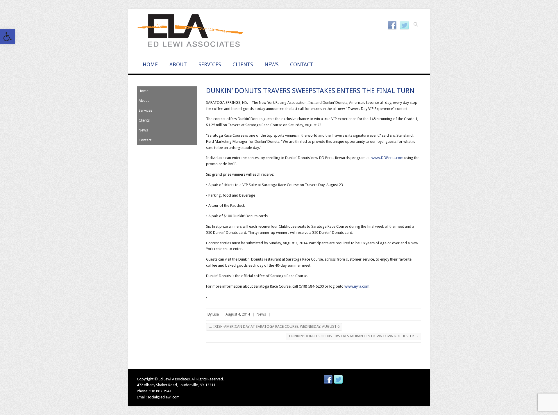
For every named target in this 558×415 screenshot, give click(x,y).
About (178, 64)
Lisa (215, 314)
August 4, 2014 (238, 314)
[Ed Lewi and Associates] (190, 32)
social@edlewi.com (163, 397)
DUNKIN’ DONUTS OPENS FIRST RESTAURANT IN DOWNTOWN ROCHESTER (354, 336)
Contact (301, 64)
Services (209, 64)
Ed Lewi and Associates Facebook (392, 25)
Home (150, 64)
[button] (7, 36)
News (271, 64)
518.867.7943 (160, 391)
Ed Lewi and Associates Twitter (404, 25)
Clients (243, 64)
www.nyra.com (356, 286)
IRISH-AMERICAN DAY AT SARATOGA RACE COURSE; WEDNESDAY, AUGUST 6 (274, 326)
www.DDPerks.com (387, 158)
